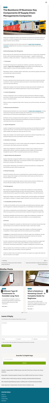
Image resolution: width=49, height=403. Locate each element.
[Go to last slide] (2, 291)
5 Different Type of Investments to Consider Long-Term (10, 293)
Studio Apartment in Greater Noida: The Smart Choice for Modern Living (17, 385)
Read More (5, 306)
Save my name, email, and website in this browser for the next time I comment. (18, 342)
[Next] (47, 291)
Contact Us (3, 396)
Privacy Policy (4, 398)
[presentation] (11, 278)
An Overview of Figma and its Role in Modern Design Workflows (11, 262)
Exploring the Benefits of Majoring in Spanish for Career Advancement (37, 262)
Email (19, 339)
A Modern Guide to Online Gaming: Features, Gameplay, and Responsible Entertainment (21, 378)
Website (35, 339)
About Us (3, 394)
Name (3, 339)
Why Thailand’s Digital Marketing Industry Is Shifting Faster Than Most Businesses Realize (21, 381)
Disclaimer (3, 401)
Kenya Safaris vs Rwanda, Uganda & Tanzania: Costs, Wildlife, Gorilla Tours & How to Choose (22, 375)
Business (5, 7)
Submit (25, 363)
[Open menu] (46, 2)
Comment (4, 323)
